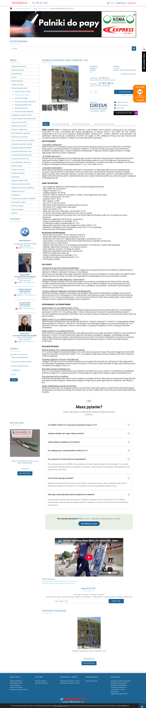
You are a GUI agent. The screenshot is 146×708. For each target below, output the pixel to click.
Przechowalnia (15, 685)
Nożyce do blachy (18, 70)
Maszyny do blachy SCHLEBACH (23, 188)
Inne (13, 374)
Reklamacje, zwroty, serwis (70, 681)
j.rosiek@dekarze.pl (28, 309)
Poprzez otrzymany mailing (22, 362)
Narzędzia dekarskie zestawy (22, 144)
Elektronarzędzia (18, 209)
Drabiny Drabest (17, 206)
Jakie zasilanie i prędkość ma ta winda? (88, 442)
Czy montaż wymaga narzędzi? (88, 478)
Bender (14, 77)
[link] (73, 24)
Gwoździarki (16, 195)
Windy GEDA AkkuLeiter (23, 105)
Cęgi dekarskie (17, 74)
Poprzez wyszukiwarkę (20, 357)
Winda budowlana (21, 108)
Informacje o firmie (118, 689)
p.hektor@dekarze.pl (28, 341)
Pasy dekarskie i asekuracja (21, 162)
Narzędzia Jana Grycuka (20, 159)
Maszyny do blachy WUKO (21, 184)
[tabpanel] (89, 356)
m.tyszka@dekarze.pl (28, 282)
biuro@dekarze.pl (28, 248)
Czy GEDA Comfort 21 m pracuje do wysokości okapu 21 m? (88, 425)
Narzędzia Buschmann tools (22, 151)
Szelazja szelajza (17, 84)
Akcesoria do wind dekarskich (25, 101)
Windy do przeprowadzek (24, 111)
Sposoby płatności (42, 683)
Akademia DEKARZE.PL (119, 685)
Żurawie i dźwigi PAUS (19, 129)
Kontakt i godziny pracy (18, 689)
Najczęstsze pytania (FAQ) (69, 683)
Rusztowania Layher (19, 202)
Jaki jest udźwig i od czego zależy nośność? (88, 433)
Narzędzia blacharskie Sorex (22, 155)
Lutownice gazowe (18, 173)
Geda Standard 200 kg (23, 92)
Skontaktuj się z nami (89, 523)
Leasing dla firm (91, 681)
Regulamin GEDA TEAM (119, 694)
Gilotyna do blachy (18, 191)
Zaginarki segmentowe (20, 180)
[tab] (46, 124)
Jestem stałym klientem (20, 366)
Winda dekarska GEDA (19, 88)
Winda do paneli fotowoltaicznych (24, 119)
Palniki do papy (17, 166)
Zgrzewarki (15, 177)
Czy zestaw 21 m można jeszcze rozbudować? (88, 459)
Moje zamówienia (16, 681)
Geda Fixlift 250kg (21, 98)
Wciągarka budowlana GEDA (22, 115)
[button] (121, 102)
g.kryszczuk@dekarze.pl (28, 295)
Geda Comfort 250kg (22, 95)
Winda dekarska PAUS (19, 126)
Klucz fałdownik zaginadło (21, 133)
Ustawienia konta (16, 683)
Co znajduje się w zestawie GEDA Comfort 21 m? (88, 450)
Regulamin (115, 692)
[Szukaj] (134, 48)
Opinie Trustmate (16, 687)
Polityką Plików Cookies (60, 706)
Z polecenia (16, 370)
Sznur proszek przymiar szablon (23, 140)
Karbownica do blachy (19, 137)
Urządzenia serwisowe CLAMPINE (23, 199)
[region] (73, 24)
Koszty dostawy (41, 681)
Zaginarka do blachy (19, 66)
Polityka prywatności (118, 687)
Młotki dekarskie (17, 81)
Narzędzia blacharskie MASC (22, 148)
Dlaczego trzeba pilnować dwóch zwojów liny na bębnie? (88, 494)
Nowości (15, 213)
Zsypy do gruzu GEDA (19, 122)
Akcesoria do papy (18, 169)
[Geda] (98, 106)
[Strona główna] (11, 8)
